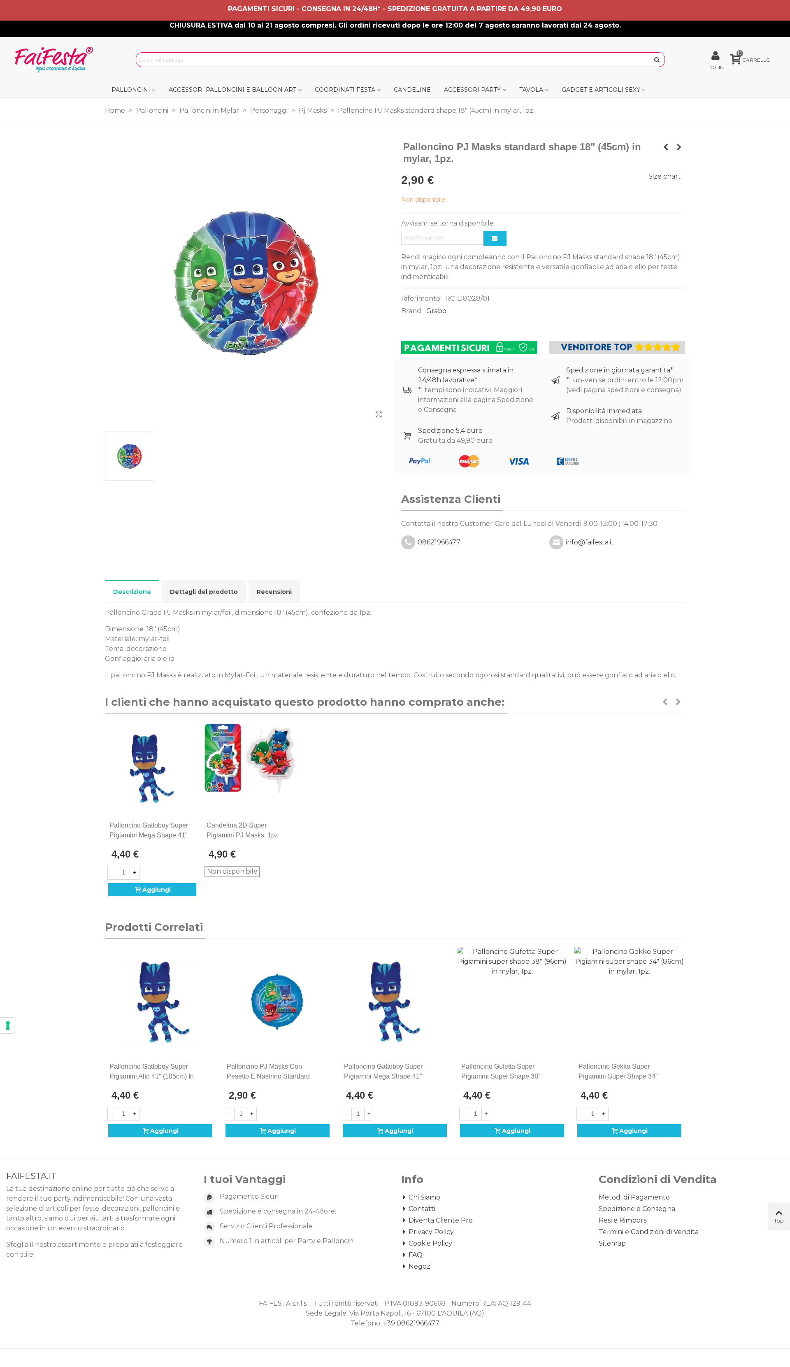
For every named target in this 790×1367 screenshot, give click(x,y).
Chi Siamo (424, 1197)
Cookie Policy (430, 1243)
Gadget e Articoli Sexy (601, 89)
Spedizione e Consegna (637, 1209)
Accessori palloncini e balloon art (232, 89)
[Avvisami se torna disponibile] (495, 238)
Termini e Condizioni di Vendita (649, 1232)
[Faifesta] (55, 60)
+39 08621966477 (411, 1323)
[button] (665, 702)
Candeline (412, 89)
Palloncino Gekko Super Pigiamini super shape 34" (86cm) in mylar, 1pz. (618, 1076)
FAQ (416, 1255)
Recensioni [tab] (274, 591)
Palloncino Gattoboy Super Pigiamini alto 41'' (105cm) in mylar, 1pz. (151, 1076)
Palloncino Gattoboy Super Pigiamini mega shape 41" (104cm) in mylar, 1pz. (148, 835)
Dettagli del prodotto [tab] (204, 591)
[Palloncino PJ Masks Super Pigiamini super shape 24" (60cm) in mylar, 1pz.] (679, 147)
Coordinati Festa (345, 89)
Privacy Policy (431, 1232)
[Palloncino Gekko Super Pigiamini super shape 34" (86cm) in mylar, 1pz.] (629, 1002)
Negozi (420, 1266)
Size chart (664, 176)
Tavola (531, 89)
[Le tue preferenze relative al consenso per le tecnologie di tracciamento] (8, 1025)
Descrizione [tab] (132, 591)
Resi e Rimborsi (623, 1220)
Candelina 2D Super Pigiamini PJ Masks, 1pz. (243, 830)
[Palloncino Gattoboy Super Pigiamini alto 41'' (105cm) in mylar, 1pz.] (160, 1002)
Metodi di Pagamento (634, 1197)
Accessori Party (472, 89)
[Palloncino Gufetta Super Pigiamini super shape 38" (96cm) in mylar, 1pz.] (512, 1002)
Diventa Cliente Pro (441, 1220)
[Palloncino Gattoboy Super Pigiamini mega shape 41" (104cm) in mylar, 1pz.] (152, 769)
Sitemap (612, 1243)
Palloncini (131, 89)
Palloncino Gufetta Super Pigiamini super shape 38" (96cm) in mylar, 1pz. (501, 1076)
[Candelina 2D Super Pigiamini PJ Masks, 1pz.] (249, 769)
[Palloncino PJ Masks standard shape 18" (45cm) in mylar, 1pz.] (378, 415)
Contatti (422, 1209)
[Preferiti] (193, 825)
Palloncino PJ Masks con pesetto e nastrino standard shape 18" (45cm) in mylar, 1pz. (273, 1076)
